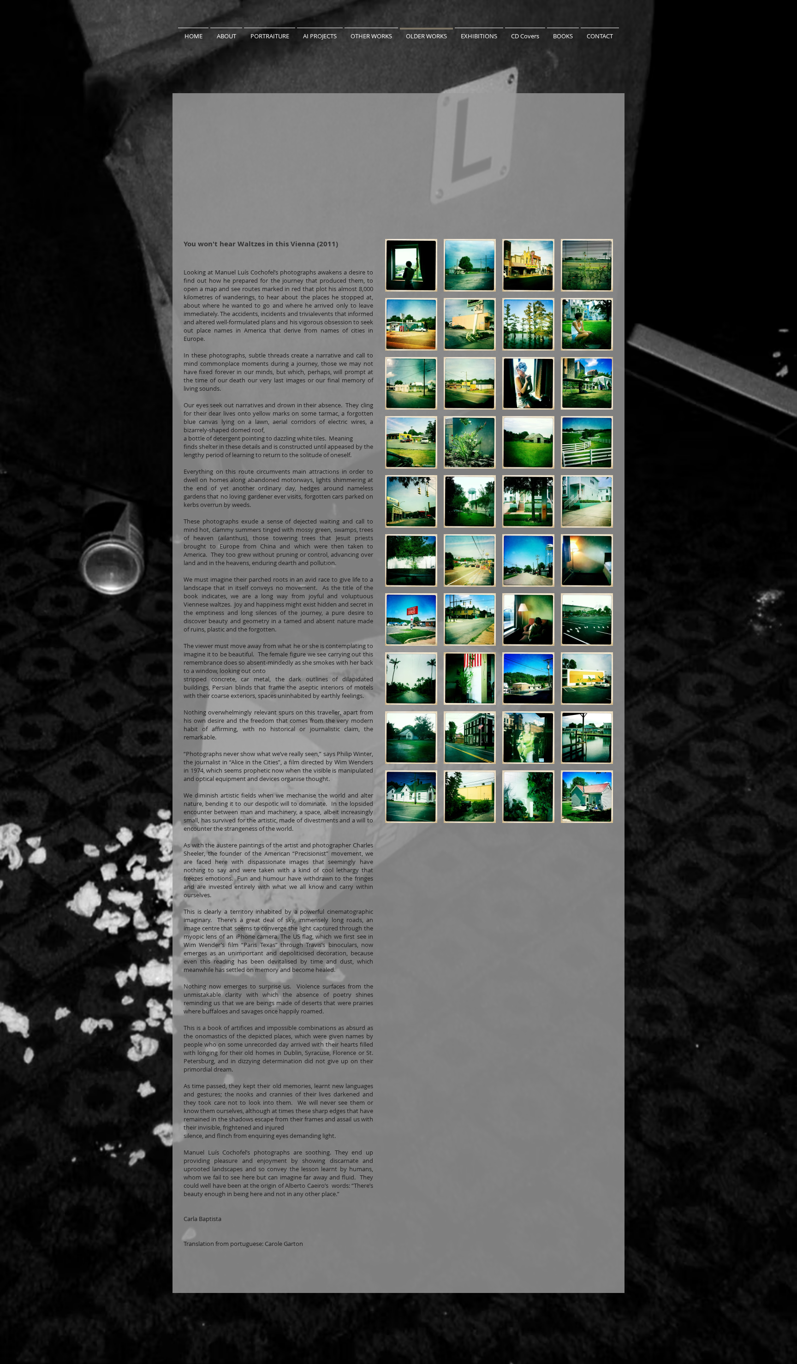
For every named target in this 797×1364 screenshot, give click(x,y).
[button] (411, 265)
